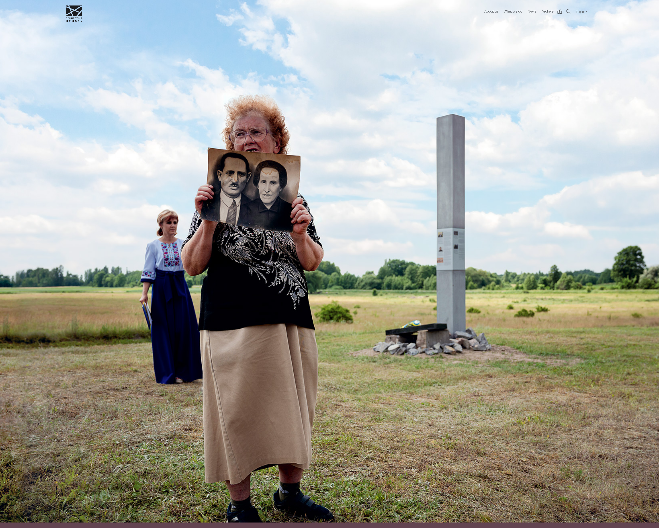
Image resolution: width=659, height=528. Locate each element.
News (532, 11)
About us (491, 11)
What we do (513, 11)
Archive (548, 11)
